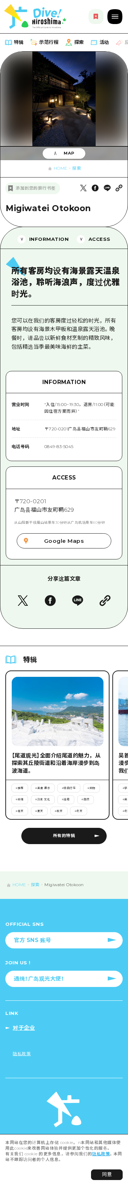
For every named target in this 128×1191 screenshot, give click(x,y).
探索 (76, 168)
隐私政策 (101, 1153)
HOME (61, 168)
